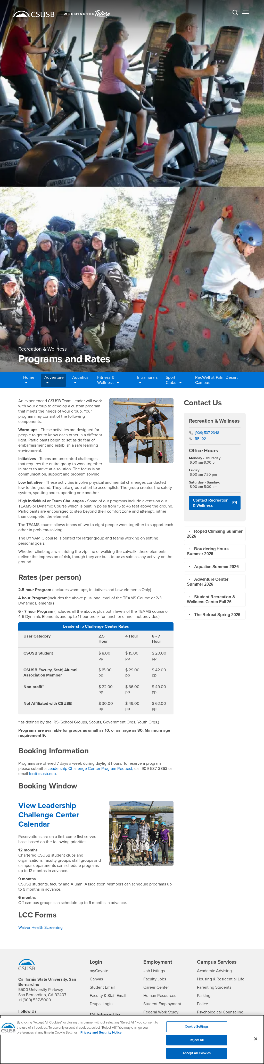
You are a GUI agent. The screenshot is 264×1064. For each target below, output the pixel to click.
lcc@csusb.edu (42, 773)
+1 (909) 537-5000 (34, 1000)
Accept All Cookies (197, 1053)
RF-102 (200, 439)
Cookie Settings (197, 1027)
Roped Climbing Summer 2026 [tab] (215, 533)
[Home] (33, 14)
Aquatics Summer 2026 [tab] (216, 567)
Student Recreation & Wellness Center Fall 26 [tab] (211, 599)
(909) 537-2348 (207, 433)
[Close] (255, 1039)
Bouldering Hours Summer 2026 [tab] (207, 551)
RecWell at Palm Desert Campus (216, 380)
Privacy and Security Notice (100, 1032)
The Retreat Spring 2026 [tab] (217, 614)
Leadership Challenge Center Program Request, (89, 768)
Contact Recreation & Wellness (210, 503)
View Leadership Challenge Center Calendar (48, 815)
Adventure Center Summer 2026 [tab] (207, 581)
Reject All (197, 1040)
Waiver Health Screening (40, 927)
